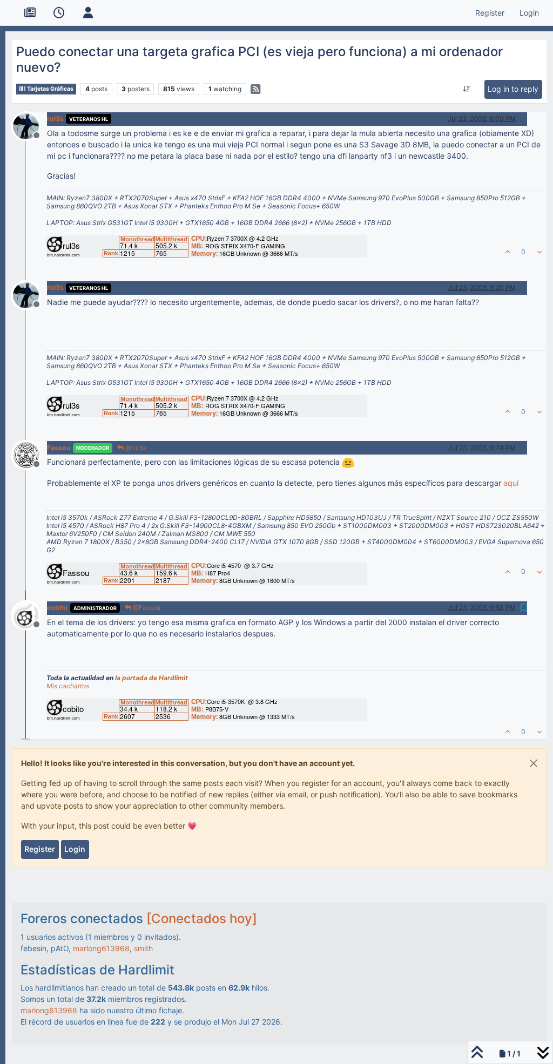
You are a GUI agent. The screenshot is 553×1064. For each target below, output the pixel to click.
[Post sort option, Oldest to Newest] (467, 89)
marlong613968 (101, 948)
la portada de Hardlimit (151, 678)
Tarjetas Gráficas (49, 88)
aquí (510, 482)
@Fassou (145, 608)
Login (74, 848)
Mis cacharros (67, 686)
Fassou (59, 448)
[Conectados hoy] (201, 918)
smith (143, 948)
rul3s (55, 118)
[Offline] (30, 125)
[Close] (533, 763)
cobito (57, 608)
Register (39, 848)
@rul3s (135, 448)
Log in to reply (513, 88)
